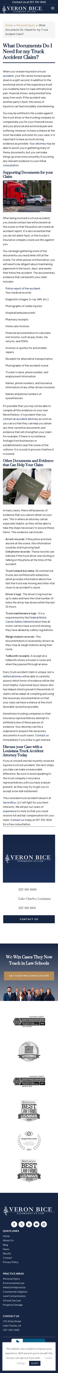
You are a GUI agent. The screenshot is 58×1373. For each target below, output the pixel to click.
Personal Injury (11, 1278)
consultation (11, 165)
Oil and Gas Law (12, 1300)
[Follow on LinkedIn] (29, 1224)
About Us (8, 1240)
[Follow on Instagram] (44, 1224)
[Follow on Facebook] (14, 1224)
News (6, 1249)
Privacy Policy (10, 1261)
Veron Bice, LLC (12, 802)
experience (10, 811)
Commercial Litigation (15, 1291)
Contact (7, 1257)
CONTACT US (29, 919)
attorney (40, 143)
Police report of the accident (22, 288)
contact (8, 419)
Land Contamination (14, 1295)
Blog (5, 1244)
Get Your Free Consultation (29, 975)
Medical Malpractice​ (14, 1287)
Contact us (42, 735)
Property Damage (13, 1304)
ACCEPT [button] (35, 1363)
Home (6, 1235)
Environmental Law (13, 1282)
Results (7, 1253)
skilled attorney (12, 676)
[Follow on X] (22, 1224)
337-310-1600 (37, 2)
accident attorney (27, 419)
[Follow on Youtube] (36, 1224)
